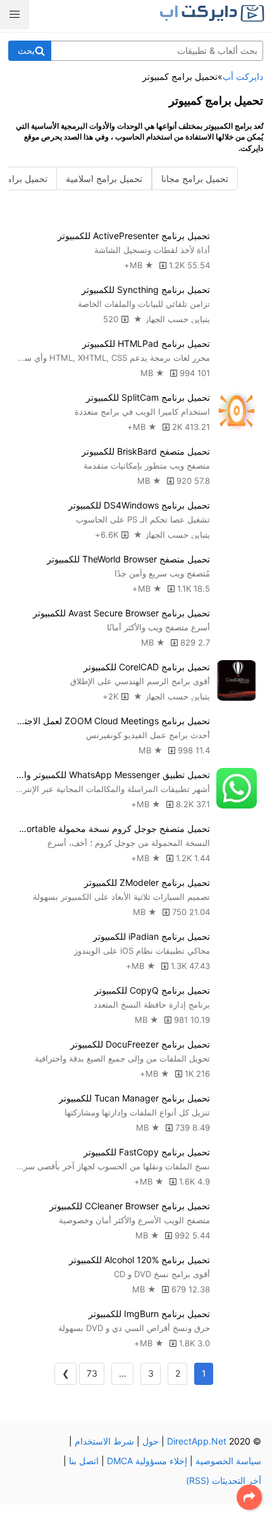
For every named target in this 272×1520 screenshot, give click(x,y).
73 (92, 1373)
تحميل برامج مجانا (194, 178)
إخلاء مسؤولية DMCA (147, 1460)
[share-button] (249, 1497)
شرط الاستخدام (104, 1441)
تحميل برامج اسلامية (104, 178)
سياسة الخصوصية (228, 1460)
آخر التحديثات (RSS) (223, 1480)
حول (150, 1441)
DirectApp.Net (196, 1441)
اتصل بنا (84, 1460)
